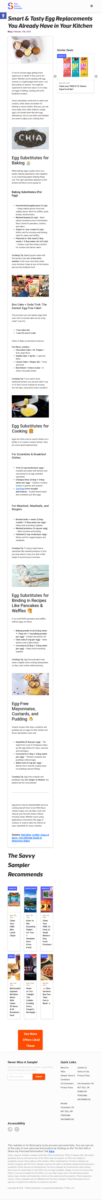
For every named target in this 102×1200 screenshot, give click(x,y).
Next (96, 76)
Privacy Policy (83, 1075)
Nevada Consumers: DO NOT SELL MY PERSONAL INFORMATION (67, 1111)
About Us (65, 1067)
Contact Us (82, 1067)
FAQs (63, 1071)
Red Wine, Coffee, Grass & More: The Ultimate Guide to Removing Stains (30, 837)
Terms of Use (83, 1071)
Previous (55, 76)
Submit (39, 1076)
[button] (3, 15)
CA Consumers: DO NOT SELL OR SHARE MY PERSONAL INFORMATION (85, 1091)
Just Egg (20, 489)
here (51, 1151)
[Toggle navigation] (91, 6)
